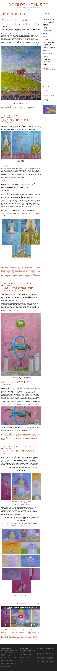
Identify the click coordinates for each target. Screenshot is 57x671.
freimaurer (3, 270)
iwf (21, 435)
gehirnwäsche (15, 270)
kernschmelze (25, 632)
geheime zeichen (9, 270)
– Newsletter (46, 63)
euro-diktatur (11, 434)
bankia (22, 433)
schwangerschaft (12, 635)
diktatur (37, 433)
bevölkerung (26, 433)
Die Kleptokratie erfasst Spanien (17, 283)
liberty (2, 633)
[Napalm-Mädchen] (30, 548)
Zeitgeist (6, 106)
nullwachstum (14, 107)
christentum (30, 267)
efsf (5, 434)
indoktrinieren (8, 271)
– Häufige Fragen (47, 58)
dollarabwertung (26, 631)
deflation (34, 433)
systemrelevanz (30, 635)
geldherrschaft (22, 270)
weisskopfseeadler (12, 637)
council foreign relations (18, 631)
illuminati (3, 271)
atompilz (3, 631)
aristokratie (26, 267)
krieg (38, 632)
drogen (35, 267)
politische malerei (31, 107)
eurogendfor (16, 434)
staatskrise (33, 438)
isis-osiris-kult (14, 271)
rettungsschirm (4, 438)
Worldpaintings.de (28, 5)
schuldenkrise (10, 438)
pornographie (29, 274)
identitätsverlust (34, 270)
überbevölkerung (24, 108)
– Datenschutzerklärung (48, 61)
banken (18, 433)
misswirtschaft (4, 437)
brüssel (30, 433)
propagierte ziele (35, 274)
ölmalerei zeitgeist (17, 437)
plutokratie (26, 107)
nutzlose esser (20, 107)
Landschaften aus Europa (49, 19)
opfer (22, 437)
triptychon (27, 275)
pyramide (3, 275)
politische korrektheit (10, 274)
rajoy (36, 437)
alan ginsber (14, 267)
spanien (15, 438)
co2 (12, 631)
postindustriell (4, 108)
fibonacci (24, 268)
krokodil (23, 271)
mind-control (37, 271)
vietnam (21, 636)
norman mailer (27, 272)
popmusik (24, 274)
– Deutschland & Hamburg (49, 21)
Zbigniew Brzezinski (5, 639)
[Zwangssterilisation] (21, 586)
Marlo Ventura (4, 665)
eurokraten (22, 434)
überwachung (30, 108)
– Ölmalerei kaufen (47, 53)
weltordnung (8, 276)
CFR (10, 631)
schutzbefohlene (15, 275)
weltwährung (34, 637)
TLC (34, 635)
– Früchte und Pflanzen (48, 42)
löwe (26, 271)
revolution (18, 108)
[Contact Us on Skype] (2, 1)
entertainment (8, 268)
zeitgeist (35, 108)
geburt (6, 632)
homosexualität (28, 270)
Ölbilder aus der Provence (7, 655)
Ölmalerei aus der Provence (26, 659)
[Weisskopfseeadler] (11, 548)
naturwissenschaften (5, 272)
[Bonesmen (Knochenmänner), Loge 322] (30, 561)
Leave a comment (24, 276)
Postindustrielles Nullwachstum (17, 19)
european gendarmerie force (34, 434)
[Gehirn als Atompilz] (11, 561)
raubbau (9, 108)
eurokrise (26, 434)
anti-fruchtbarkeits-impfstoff (27, 629)
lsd (28, 271)
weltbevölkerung (23, 637)
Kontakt (50, 661)
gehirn (9, 632)
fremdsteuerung (11, 435)
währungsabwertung (35, 636)
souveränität (24, 635)
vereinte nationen (16, 636)
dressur (2, 434)
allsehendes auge (17, 629)
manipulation (32, 271)
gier (21, 632)
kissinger (29, 632)
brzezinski (7, 631)
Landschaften (23, 656)
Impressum (45, 64)
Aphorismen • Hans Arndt (49, 47)
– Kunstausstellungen (48, 59)
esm (7, 434)
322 (13, 629)
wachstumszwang (27, 636)
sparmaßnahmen (20, 438)
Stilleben (45, 33)
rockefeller (30, 633)
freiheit (2, 632)
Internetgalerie (49, 1)
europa (38, 631)
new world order (21, 272)
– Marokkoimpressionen (48, 28)
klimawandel (8, 107)
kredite (29, 435)
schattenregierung (5, 635)
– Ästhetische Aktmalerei (49, 41)
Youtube (39, 663)
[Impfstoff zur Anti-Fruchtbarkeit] (11, 574)
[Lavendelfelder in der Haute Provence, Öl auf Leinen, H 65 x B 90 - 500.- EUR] (49, 109)
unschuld (31, 275)
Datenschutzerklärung (42, 661)
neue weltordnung (13, 272)
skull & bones (18, 635)
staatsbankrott (28, 438)
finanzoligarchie (35, 106)
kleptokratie (3, 107)
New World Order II (11, 115)
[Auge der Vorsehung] (11, 535)
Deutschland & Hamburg (25, 652)
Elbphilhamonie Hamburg (26, 654)
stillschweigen (21, 275)
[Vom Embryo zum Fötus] (30, 574)
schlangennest (8, 275)
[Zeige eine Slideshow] (21, 260)
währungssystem (4, 637)
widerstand (14, 276)
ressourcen (13, 108)
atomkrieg (35, 629)
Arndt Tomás (46, 18)
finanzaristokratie (28, 106)
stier (36, 438)
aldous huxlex (20, 267)
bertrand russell (15, 106)
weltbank (18, 637)
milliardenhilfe (33, 435)
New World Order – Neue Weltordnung (20, 446)
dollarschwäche (33, 631)
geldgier (12, 632)
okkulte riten (35, 272)
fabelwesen (20, 268)
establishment (14, 268)
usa (12, 636)
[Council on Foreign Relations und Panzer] (30, 535)
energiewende (22, 106)
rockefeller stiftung (36, 633)
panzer (14, 633)
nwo (31, 272)
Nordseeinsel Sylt (24, 657)
